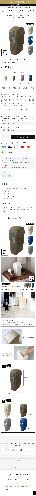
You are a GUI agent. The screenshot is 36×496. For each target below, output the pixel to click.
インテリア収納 (22, 159)
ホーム (2, 15)
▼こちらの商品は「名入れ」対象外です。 (13, 127)
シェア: (3, 172)
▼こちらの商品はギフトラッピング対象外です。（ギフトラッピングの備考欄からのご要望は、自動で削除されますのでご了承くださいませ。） (17, 118)
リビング (5, 160)
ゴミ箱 (12, 160)
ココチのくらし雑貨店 (15, 11)
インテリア (12, 159)
